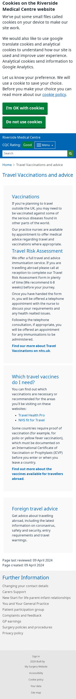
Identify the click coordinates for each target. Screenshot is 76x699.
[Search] (70, 153)
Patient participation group (23, 609)
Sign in (36, 656)
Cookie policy (36, 679)
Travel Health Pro (31, 415)
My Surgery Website (36, 666)
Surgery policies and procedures (27, 627)
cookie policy (54, 95)
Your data (36, 686)
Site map (36, 692)
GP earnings (11, 621)
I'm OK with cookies (25, 108)
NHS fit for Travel (31, 420)
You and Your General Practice (25, 603)
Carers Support (14, 591)
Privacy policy (12, 633)
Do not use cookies (24, 122)
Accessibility (36, 673)
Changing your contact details (25, 586)
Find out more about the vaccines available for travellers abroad (37, 473)
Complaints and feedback (22, 615)
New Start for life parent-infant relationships (36, 597)
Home (7, 164)
